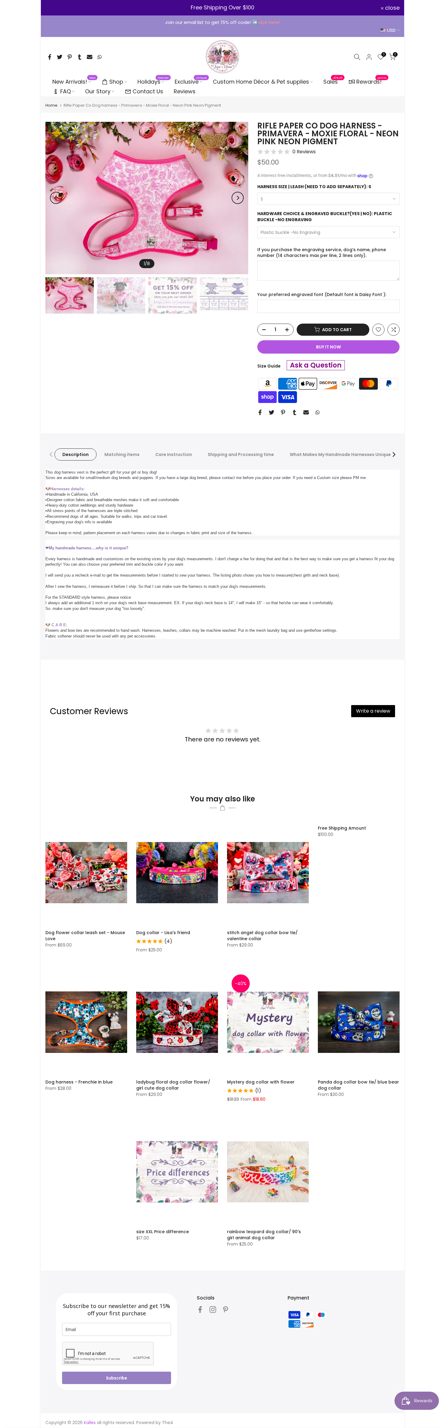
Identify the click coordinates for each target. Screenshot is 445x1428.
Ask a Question (315, 365)
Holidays (153, 81)
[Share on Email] (89, 57)
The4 (167, 1423)
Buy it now (328, 347)
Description (75, 454)
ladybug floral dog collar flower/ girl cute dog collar (173, 1085)
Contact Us (148, 91)
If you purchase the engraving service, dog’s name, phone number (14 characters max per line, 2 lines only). (321, 253)
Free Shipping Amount (342, 828)
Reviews (185, 91)
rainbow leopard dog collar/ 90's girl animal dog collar (264, 1235)
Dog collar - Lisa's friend (163, 933)
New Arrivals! (74, 81)
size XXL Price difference (162, 1232)
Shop (116, 81)
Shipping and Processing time (241, 454)
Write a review (373, 710)
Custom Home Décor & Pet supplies (261, 81)
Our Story (97, 91)
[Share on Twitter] (59, 57)
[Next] (238, 198)
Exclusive (191, 81)
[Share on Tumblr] (79, 57)
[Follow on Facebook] (200, 1309)
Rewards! (371, 81)
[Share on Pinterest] (69, 57)
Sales (333, 81)
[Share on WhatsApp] (99, 57)
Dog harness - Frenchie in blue (79, 1082)
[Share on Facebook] (49, 57)
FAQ (65, 91)
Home (51, 105)
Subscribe (116, 1378)
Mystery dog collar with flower (261, 1082)
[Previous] (56, 198)
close (56, 8)
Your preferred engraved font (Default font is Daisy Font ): (321, 295)
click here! (269, 22)
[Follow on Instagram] (212, 1309)
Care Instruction (173, 454)
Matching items (122, 454)
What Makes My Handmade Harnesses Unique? (341, 454)
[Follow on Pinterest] (225, 1309)
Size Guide (269, 366)
